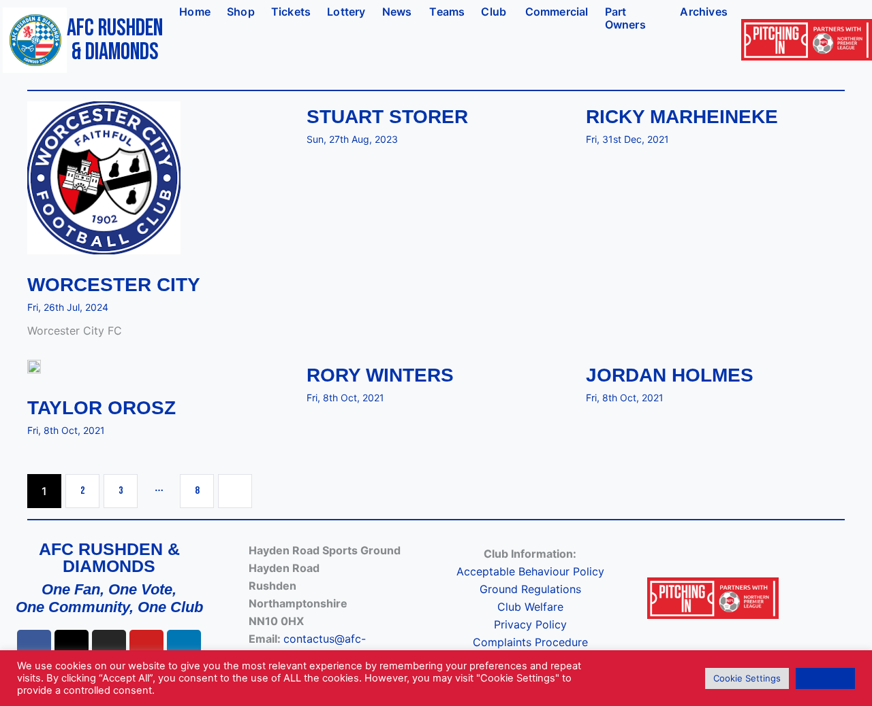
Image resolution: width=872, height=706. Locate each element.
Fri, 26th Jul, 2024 (67, 307)
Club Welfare (530, 606)
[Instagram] (109, 647)
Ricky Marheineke (682, 117)
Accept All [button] (825, 678)
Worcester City (113, 285)
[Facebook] (34, 647)
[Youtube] (146, 647)
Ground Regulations (530, 589)
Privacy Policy (530, 624)
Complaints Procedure (530, 642)
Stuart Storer (387, 117)
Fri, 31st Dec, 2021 (627, 139)
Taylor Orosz (101, 408)
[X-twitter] (71, 647)
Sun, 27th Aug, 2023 (352, 139)
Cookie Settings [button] (747, 678)
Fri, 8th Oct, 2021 (66, 430)
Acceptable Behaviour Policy (530, 571)
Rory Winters (380, 375)
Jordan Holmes (669, 375)
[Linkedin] (184, 647)
